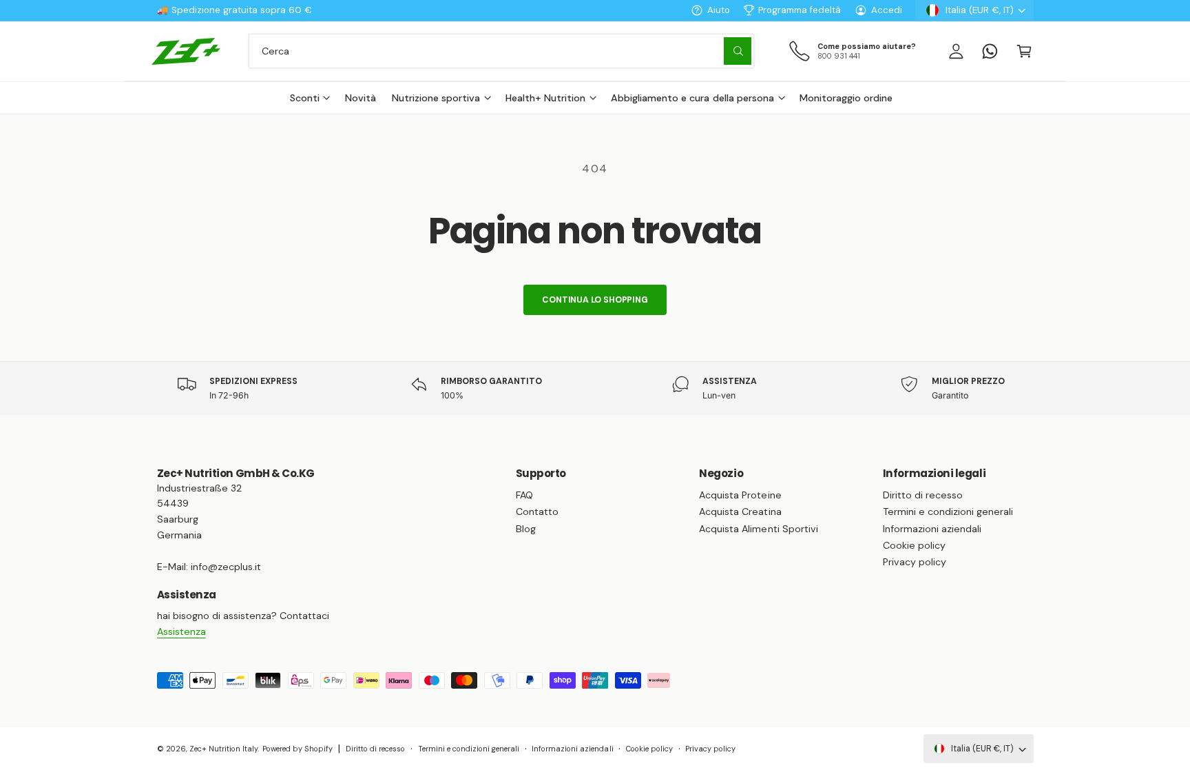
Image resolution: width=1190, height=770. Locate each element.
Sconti (305, 98)
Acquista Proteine (740, 495)
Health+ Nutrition (545, 98)
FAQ (524, 495)
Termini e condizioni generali (948, 511)
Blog (526, 529)
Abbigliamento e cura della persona (692, 98)
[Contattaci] (990, 51)
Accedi (886, 10)
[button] (1024, 51)
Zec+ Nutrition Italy (223, 748)
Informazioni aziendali (932, 529)
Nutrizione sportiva (436, 98)
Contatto (537, 511)
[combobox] (501, 51)
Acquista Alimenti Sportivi (758, 529)
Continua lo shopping (594, 299)
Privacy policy (914, 562)
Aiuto (718, 10)
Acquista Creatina (740, 511)
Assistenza (181, 631)
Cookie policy (914, 545)
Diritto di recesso (923, 495)
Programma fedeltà (799, 10)
